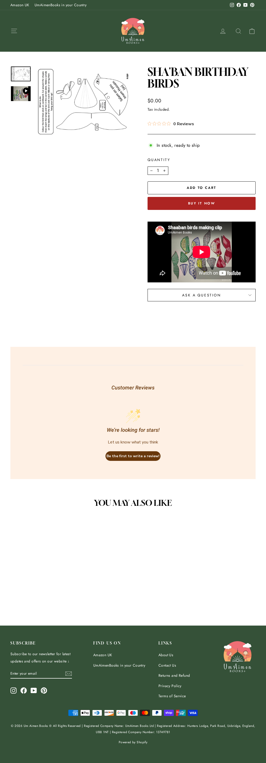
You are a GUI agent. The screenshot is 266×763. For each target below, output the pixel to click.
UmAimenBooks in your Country (61, 5)
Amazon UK (19, 5)
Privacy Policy (170, 685)
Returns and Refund (174, 675)
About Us (165, 655)
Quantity (159, 159)
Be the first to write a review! (133, 456)
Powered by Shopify (133, 742)
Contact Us (167, 665)
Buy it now (201, 203)
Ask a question (201, 295)
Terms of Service (172, 696)
